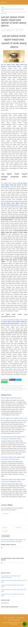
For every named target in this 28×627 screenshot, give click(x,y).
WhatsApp (5, 382)
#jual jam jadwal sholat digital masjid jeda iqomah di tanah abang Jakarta (13, 387)
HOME (5, 617)
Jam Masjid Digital (20, 617)
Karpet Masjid (11, 617)
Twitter (19, 379)
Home (2, 7)
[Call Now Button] (25, 624)
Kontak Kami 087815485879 (14, 620)
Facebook (13, 379)
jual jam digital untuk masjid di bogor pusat (14, 418)
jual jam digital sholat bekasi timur (11, 398)
